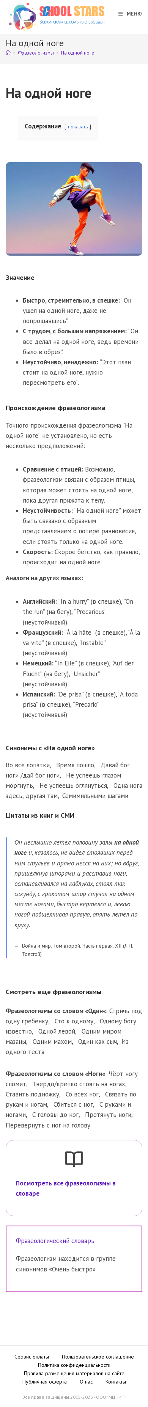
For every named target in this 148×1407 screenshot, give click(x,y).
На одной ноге (77, 53)
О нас (86, 1381)
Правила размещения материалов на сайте (74, 1373)
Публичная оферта (44, 1381)
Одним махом (52, 1041)
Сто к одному (74, 1021)
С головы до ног (55, 1114)
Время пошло (75, 765)
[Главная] (8, 53)
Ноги (95, 1074)
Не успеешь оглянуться (73, 785)
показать (78, 126)
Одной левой (56, 1031)
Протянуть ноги (108, 1114)
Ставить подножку (32, 1094)
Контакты (115, 1381)
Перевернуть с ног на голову (48, 1125)
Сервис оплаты (31, 1356)
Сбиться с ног (73, 1104)
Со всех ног (82, 1094)
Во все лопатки (28, 765)
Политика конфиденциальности (74, 1365)
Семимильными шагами (95, 796)
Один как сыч (97, 1041)
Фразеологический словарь (55, 1241)
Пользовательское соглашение (98, 1356)
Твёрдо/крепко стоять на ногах (79, 1084)
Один (95, 1011)
